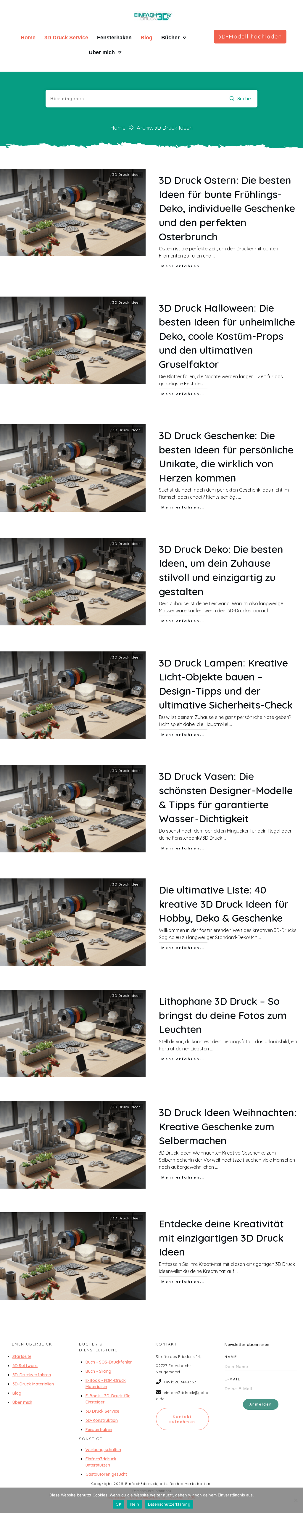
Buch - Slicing (98, 1371)
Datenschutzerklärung (169, 1504)
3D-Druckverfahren (31, 1374)
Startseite (21, 1356)
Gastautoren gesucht (106, 1474)
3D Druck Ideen (126, 174)
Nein (134, 1504)
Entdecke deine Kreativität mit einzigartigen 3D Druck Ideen (221, 1237)
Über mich (22, 1402)
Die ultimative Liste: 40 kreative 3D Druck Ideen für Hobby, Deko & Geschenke (224, 903)
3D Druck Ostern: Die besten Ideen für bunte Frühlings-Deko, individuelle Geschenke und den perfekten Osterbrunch (227, 208)
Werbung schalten (103, 1449)
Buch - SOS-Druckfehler (109, 1362)
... (213, 256)
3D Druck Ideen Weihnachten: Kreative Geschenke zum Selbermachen (227, 1126)
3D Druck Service (102, 1411)
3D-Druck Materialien (33, 1384)
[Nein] (296, 1500)
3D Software (25, 1365)
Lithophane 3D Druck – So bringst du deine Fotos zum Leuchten (223, 1015)
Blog (16, 1393)
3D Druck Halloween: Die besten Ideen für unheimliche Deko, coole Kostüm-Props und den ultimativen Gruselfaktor (227, 336)
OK (118, 1504)
